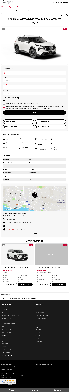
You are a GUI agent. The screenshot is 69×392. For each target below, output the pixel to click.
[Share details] (64, 15)
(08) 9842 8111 (11, 219)
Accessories (38, 324)
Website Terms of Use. (45, 108)
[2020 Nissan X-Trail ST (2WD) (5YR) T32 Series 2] (51, 254)
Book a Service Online (41, 307)
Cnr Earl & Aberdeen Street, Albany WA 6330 (19, 222)
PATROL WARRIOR (6, 329)
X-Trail (15, 11)
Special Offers (5, 341)
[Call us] (61, 15)
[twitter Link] (6, 355)
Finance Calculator (6, 349)
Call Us (34, 233)
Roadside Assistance (40, 318)
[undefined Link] (14, 355)
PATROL (4, 312)
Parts (36, 309)
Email (5, 84)
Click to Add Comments (9, 97)
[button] (34, 46)
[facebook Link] (3, 355)
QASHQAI (4, 307)
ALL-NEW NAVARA (6, 318)
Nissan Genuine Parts (41, 321)
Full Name (6, 77)
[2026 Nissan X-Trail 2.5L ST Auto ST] (17, 254)
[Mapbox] (7, 209)
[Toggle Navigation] (66, 7)
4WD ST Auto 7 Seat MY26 (25, 11)
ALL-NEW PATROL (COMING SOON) (10, 315)
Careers (37, 335)
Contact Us (25, 284)
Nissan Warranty (39, 312)
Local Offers (5, 343)
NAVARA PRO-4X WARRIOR (8, 332)
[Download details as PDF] (67, 15)
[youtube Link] (9, 355)
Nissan (9, 11)
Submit (34, 112)
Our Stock (4, 338)
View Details (10, 284)
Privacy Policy (17, 108)
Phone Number (7, 90)
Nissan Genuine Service (41, 315)
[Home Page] (7, 2)
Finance (4, 346)
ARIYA (3, 326)
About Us (37, 332)
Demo (3, 11)
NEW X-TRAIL (5, 309)
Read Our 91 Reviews (9, 382)
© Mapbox (62, 210)
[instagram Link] (12, 355)
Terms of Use (38, 344)
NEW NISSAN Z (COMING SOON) (10, 324)
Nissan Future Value (7, 352)
